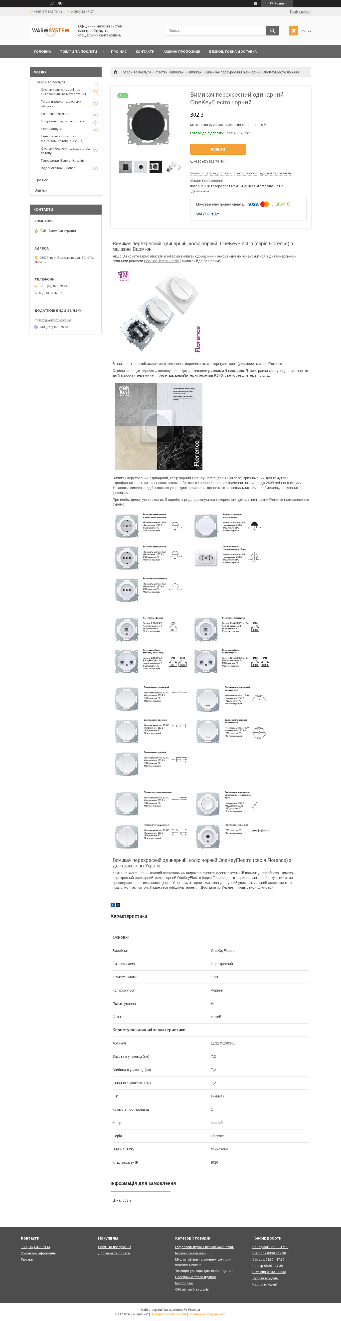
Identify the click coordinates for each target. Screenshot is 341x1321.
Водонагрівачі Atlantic (58, 168)
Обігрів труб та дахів (192, 1289)
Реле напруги (51, 129)
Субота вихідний (265, 1278)
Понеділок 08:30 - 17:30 (270, 1247)
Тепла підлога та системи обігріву (61, 104)
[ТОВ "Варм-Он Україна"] (51, 39)
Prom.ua (194, 1310)
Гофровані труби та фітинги (62, 121)
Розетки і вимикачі (169, 72)
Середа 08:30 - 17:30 (268, 1259)
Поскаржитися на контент (168, 1314)
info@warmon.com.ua (55, 320)
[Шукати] (272, 30)
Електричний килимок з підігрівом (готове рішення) (62, 138)
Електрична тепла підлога (195, 1277)
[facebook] (113, 906)
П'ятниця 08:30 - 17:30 (269, 1272)
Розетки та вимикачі (190, 1253)
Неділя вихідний (265, 1284)
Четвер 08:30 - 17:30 (267, 1266)
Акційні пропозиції (182, 51)
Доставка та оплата (114, 1253)
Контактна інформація (38, 1253)
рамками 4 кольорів (226, 371)
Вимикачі (195, 72)
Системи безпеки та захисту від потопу (65, 151)
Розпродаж (184, 1283)
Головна (42, 51)
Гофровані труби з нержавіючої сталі (204, 1247)
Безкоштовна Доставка (233, 51)
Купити (218, 149)
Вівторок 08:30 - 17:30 (269, 1253)
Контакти (145, 51)
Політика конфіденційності (207, 1314)
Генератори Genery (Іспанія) (62, 160)
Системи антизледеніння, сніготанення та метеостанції (63, 92)
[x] (118, 906)
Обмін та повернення (114, 1247)
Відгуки (41, 190)
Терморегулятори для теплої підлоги (204, 1271)
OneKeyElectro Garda (161, 261)
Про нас (119, 51)
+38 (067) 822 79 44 (35, 1247)
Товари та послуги (78, 51)
